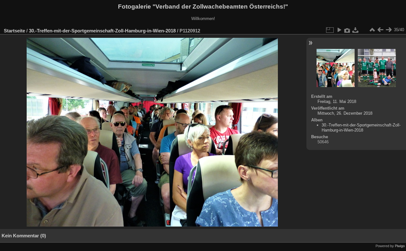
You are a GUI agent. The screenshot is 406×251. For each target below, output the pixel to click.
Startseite (14, 30)
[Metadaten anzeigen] (347, 30)
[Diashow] (339, 30)
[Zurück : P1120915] (380, 30)
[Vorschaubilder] (372, 30)
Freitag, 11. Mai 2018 (337, 101)
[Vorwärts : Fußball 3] (388, 30)
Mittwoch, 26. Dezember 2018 (345, 113)
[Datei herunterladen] (355, 30)
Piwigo (400, 246)
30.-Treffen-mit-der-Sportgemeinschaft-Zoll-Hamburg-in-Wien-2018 (102, 30)
